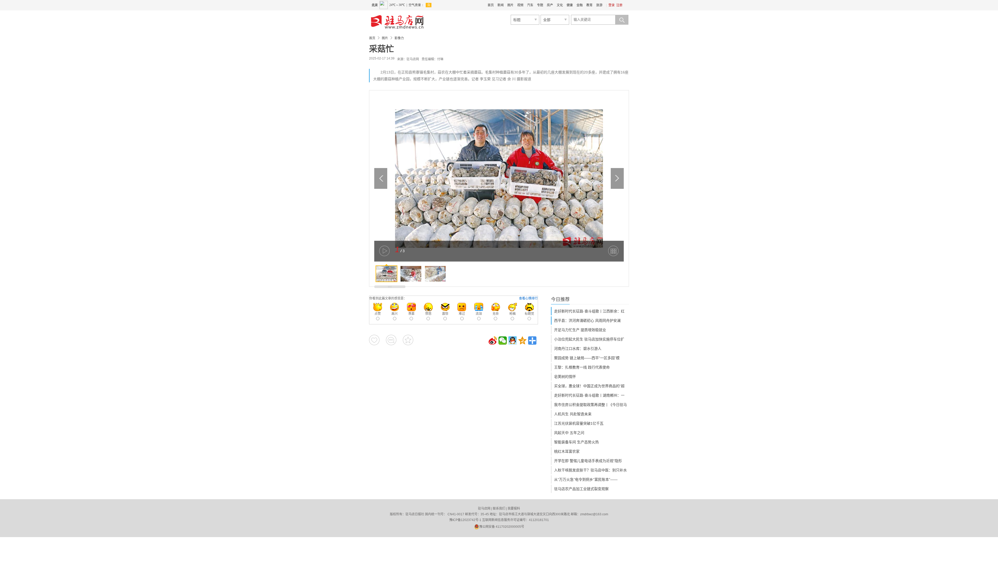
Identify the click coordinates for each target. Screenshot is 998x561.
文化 (560, 5)
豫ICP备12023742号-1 (465, 520)
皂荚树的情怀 (565, 377)
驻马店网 (484, 508)
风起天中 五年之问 (569, 433)
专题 (540, 5)
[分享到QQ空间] (522, 340)
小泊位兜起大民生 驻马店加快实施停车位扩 (589, 339)
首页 (491, 5)
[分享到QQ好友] (512, 340)
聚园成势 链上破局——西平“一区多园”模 (587, 358)
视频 (520, 5)
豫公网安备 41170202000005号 (501, 527)
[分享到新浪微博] (493, 340)
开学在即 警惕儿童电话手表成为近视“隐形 (588, 461)
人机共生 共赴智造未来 (573, 414)
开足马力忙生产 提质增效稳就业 (580, 330)
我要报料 (514, 508)
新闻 (500, 5)
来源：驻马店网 (408, 59)
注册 (619, 5)
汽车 (530, 5)
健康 (570, 5)
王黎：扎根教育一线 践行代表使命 (582, 367)
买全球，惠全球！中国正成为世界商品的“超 (589, 386)
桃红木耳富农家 (567, 451)
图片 (510, 5)
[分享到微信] (502, 340)
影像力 (399, 38)
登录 (611, 5)
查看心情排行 (528, 298)
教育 (589, 5)
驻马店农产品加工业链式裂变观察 (581, 489)
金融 (579, 5)
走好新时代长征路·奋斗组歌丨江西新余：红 (589, 311)
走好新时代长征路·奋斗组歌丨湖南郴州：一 (589, 395)
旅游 (599, 5)
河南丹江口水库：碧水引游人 (577, 348)
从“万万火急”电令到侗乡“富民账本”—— (586, 479)
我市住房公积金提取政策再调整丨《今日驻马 (590, 405)
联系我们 (499, 508)
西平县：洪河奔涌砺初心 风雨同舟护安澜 (587, 320)
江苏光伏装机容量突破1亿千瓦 (578, 423)
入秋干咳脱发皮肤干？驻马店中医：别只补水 (590, 470)
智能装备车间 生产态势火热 (576, 442)
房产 (550, 5)
